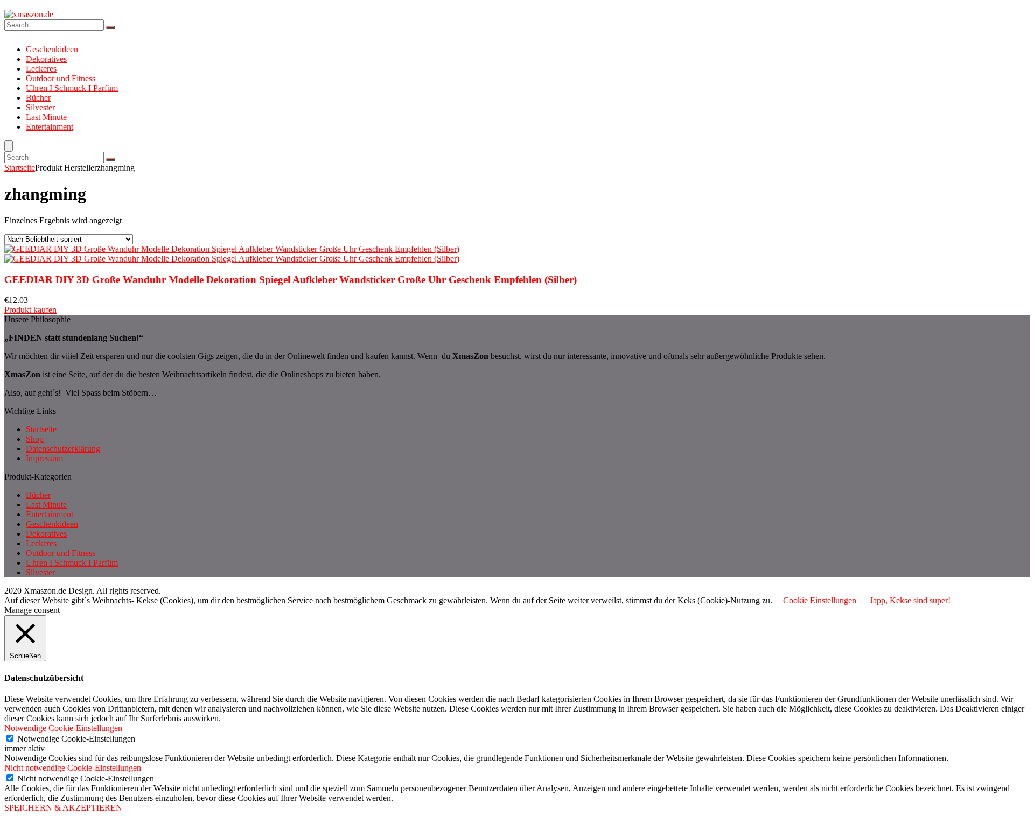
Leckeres (41, 68)
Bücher (38, 97)
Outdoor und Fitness (60, 78)
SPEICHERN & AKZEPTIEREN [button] (63, 807)
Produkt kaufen (30, 309)
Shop (35, 438)
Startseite (19, 167)
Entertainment (49, 126)
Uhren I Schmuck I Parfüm (72, 88)
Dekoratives (46, 59)
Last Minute (46, 117)
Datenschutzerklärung (63, 448)
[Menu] (8, 146)
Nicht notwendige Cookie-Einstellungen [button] (72, 767)
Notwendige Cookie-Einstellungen (76, 738)
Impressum (44, 458)
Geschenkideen (52, 49)
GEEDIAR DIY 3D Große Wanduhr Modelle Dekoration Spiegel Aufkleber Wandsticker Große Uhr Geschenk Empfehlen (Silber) (290, 279)
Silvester (40, 107)
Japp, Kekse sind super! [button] (910, 600)
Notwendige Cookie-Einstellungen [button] (63, 728)
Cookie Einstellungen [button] (819, 600)
